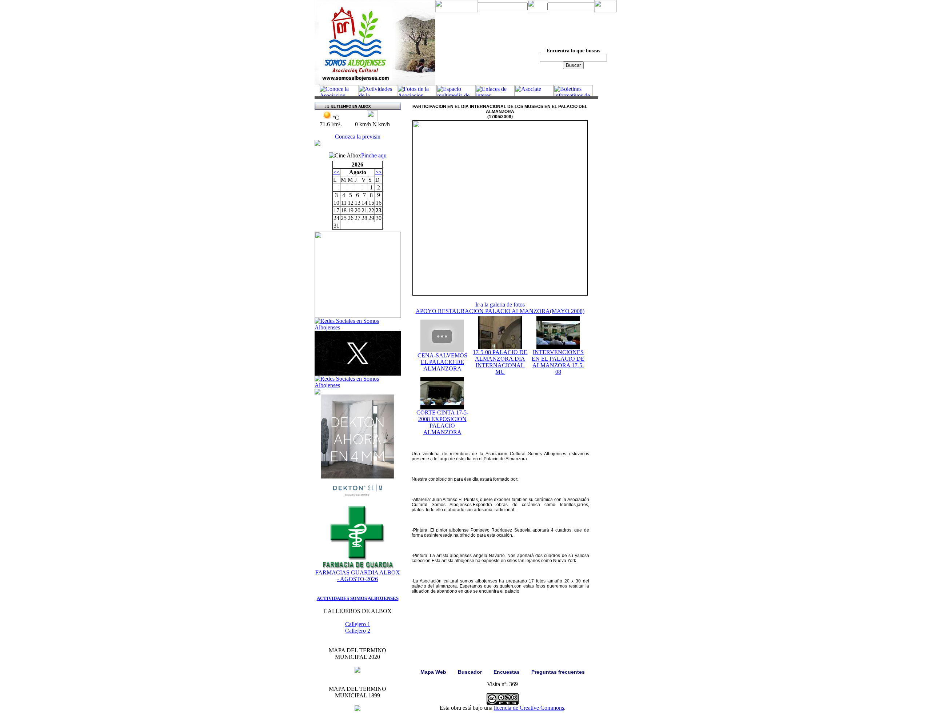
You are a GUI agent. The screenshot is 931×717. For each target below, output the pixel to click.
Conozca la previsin (357, 136)
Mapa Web (433, 672)
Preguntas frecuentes (558, 672)
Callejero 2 (357, 631)
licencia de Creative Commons (529, 708)
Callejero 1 (357, 624)
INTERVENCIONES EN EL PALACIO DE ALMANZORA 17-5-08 (558, 362)
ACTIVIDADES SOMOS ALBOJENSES (358, 598)
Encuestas (507, 672)
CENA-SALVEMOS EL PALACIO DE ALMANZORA (442, 362)
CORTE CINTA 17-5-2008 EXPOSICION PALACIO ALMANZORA (442, 422)
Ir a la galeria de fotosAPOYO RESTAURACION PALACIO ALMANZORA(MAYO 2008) (500, 307)
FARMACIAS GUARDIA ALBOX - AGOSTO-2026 (357, 575)
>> (378, 172)
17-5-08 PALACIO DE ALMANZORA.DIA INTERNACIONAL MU (500, 362)
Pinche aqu (374, 155)
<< (336, 172)
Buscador (470, 672)
